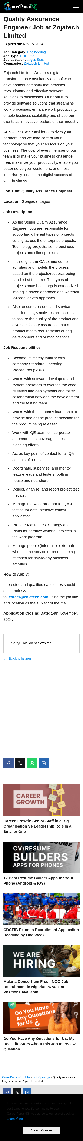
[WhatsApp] (32, 763)
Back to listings (20, 658)
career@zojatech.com (28, 597)
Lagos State (36, 60)
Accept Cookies (41, 1130)
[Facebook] (8, 763)
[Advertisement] (41, 710)
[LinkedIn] (44, 763)
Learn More (15, 1118)
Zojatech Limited (36, 63)
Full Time (27, 56)
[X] (20, 763)
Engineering (36, 52)
